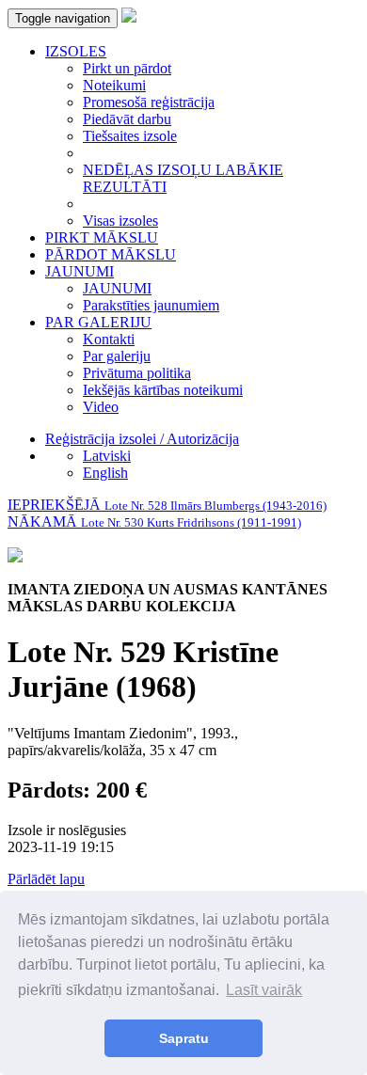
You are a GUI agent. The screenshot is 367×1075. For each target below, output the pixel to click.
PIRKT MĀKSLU (101, 237)
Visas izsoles (120, 221)
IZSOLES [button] (75, 51)
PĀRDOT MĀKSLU (110, 254)
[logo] (128, 17)
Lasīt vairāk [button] (264, 990)
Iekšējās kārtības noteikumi (163, 390)
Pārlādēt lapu (46, 879)
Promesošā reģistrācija (149, 102)
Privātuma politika (137, 373)
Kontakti (109, 339)
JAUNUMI (117, 288)
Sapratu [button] (184, 1038)
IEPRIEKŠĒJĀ (167, 505)
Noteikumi (114, 85)
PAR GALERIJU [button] (98, 322)
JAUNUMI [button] (79, 271)
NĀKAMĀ (154, 522)
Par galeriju (117, 356)
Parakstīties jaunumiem (151, 305)
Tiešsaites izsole (130, 136)
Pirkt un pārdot (127, 68)
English (105, 473)
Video (101, 407)
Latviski (107, 456)
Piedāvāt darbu (127, 119)
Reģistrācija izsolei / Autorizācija (142, 439)
